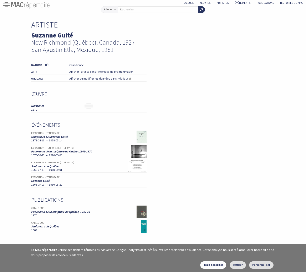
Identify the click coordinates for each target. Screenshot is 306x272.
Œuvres (205, 3)
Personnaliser (261, 265)
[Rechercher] (201, 9)
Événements (243, 3)
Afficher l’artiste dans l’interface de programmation (101, 72)
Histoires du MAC (291, 3)
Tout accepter (213, 265)
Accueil (189, 3)
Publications (265, 3)
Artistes (223, 3)
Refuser (238, 265)
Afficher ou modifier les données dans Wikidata (100, 78)
